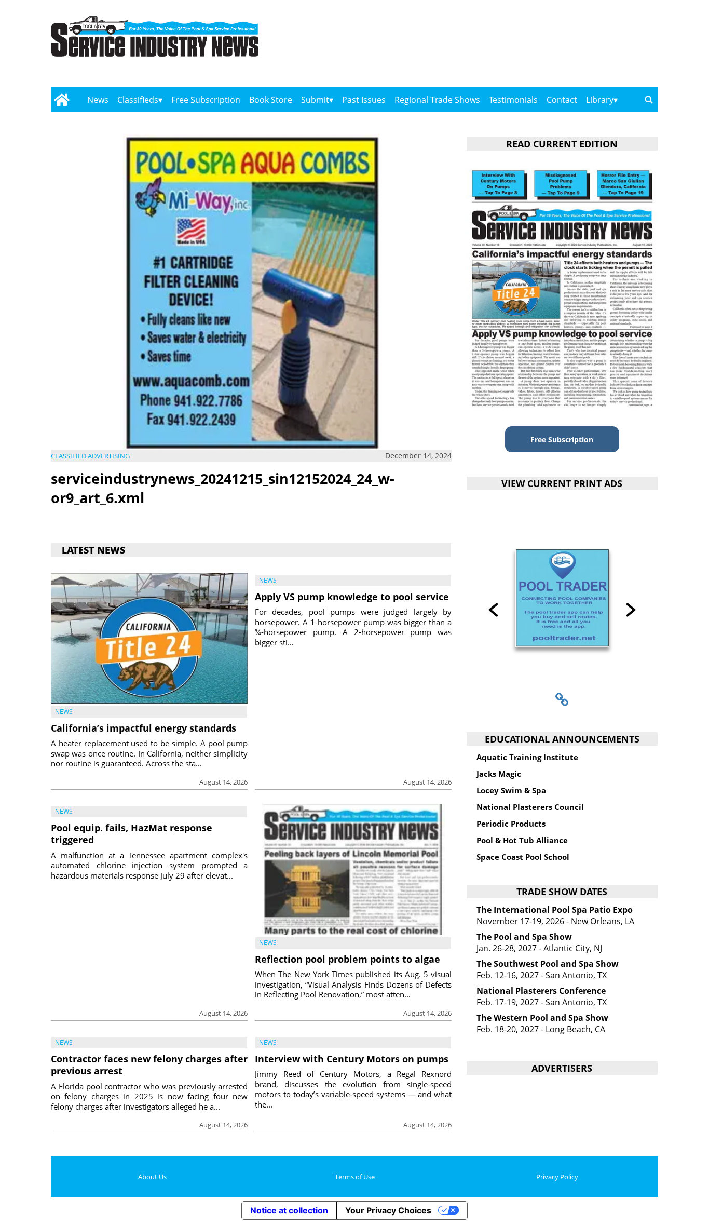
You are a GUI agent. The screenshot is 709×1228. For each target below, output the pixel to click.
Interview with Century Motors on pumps (351, 1058)
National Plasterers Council (530, 807)
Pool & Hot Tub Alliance (522, 840)
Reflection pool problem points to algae (347, 959)
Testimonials (513, 99)
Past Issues (364, 99)
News (97, 99)
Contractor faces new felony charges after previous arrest (149, 1064)
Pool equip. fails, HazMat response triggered (131, 833)
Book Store (270, 99)
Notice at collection (289, 1210)
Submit (315, 99)
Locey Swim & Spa (511, 790)
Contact (562, 99)
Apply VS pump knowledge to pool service (352, 596)
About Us (152, 1176)
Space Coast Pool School (522, 857)
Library (599, 99)
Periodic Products (511, 823)
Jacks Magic (498, 773)
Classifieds (137, 99)
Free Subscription (205, 99)
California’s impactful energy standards (143, 728)
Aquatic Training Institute (527, 757)
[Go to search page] (648, 100)
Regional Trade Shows (437, 99)
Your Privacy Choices (388, 1210)
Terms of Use (355, 1176)
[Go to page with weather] (567, 47)
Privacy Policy (557, 1176)
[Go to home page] (61, 100)
